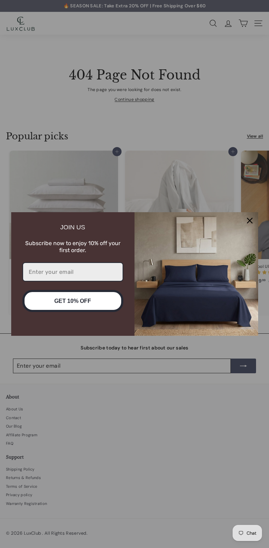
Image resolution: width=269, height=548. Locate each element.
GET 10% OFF (72, 301)
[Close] (249, 220)
